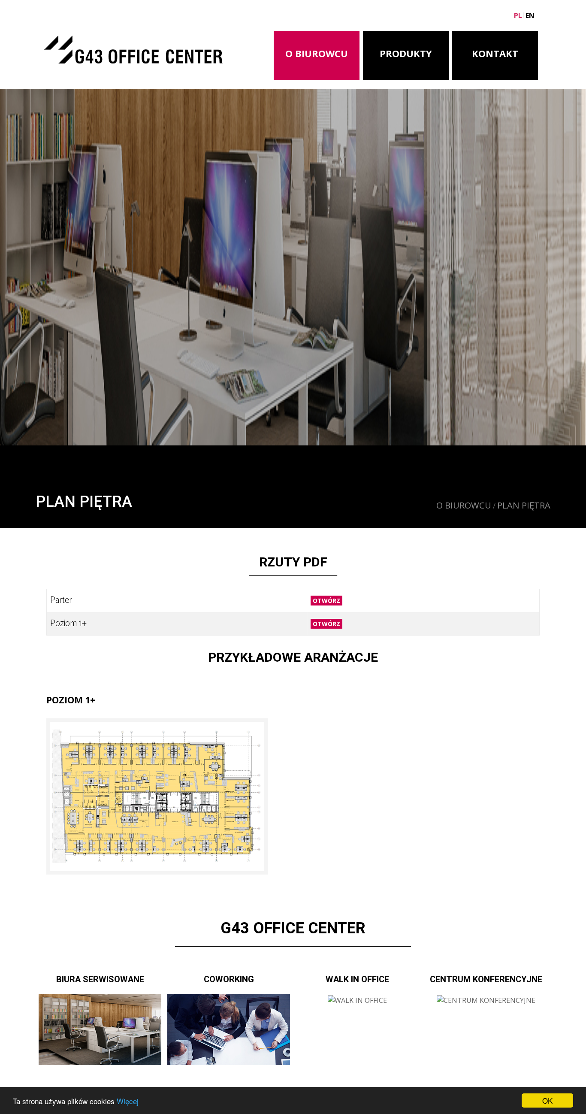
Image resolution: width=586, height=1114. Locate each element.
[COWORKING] (228, 1029)
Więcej (128, 1101)
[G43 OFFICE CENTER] (133, 47)
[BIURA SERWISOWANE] (100, 1029)
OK (547, 1100)
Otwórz (326, 600)
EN (530, 15)
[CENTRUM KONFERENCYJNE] (486, 999)
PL (518, 15)
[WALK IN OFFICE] (357, 999)
